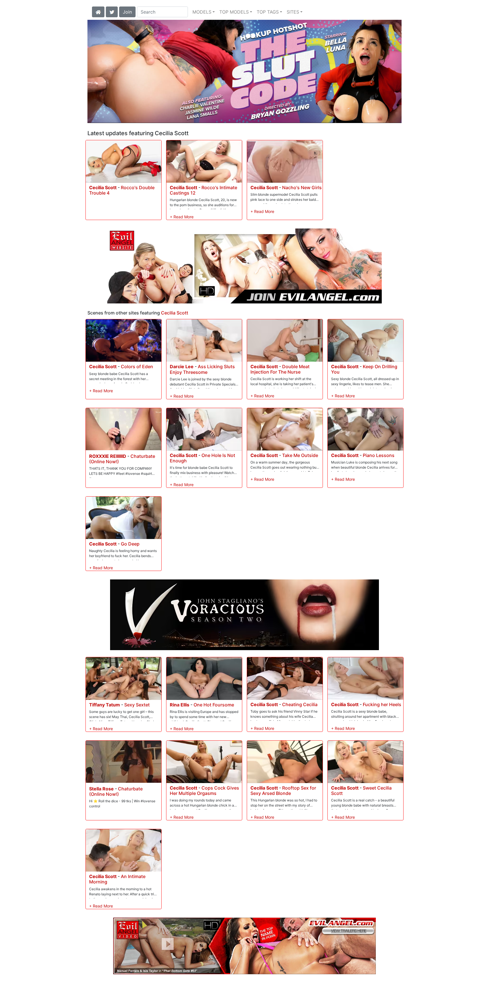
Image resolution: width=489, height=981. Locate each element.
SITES (293, 12)
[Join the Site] (244, 946)
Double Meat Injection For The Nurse (280, 369)
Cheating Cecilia (300, 704)
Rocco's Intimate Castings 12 (203, 190)
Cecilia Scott (103, 187)
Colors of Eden (137, 366)
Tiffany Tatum (104, 705)
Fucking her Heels (382, 704)
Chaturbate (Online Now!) (116, 791)
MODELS (201, 12)
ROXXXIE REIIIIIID (107, 456)
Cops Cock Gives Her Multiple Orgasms (204, 790)
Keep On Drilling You (364, 369)
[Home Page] (98, 11)
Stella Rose (101, 789)
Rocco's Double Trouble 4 (122, 190)
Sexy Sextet (137, 705)
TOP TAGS (268, 12)
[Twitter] (112, 11)
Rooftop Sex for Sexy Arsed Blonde (283, 790)
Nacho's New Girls (302, 187)
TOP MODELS (234, 12)
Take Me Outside (300, 455)
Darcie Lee (182, 366)
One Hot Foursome (214, 705)
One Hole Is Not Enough (202, 457)
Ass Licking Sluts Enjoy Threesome (202, 369)
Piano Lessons (378, 455)
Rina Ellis (179, 705)
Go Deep (130, 544)
